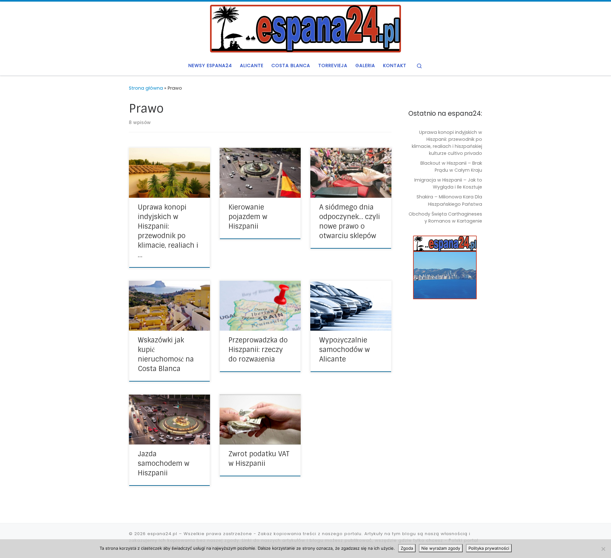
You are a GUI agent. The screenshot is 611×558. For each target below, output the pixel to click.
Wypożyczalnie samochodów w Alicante (344, 350)
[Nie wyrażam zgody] (603, 549)
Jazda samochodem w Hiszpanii (163, 464)
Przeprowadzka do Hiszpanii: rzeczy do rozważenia (258, 350)
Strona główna (146, 88)
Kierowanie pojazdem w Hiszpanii (247, 217)
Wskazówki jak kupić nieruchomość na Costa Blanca (166, 354)
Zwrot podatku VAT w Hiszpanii (259, 459)
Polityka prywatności (488, 548)
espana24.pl (162, 534)
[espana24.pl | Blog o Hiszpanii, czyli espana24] (305, 28)
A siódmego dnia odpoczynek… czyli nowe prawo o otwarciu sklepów (349, 221)
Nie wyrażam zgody (440, 548)
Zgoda (407, 548)
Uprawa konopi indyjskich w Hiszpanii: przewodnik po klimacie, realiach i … (168, 231)
